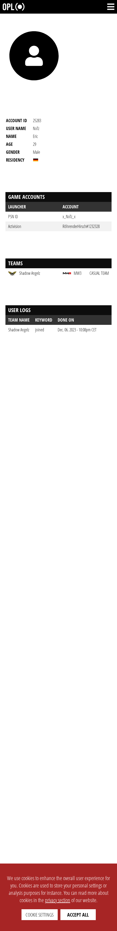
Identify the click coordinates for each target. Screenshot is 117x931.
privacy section (57, 900)
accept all (78, 914)
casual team (99, 273)
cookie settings (40, 914)
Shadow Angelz (18, 330)
